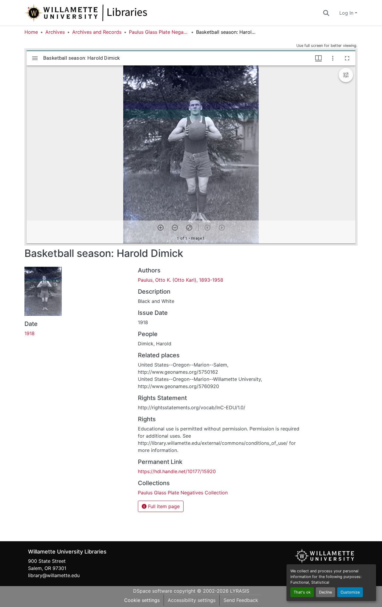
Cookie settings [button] (142, 600)
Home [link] (31, 32)
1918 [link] (29, 333)
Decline (325, 592)
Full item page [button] (163, 506)
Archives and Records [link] (96, 32)
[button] (105, 12)
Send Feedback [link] (241, 600)
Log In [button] (347, 13)
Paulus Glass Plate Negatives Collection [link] (159, 32)
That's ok (302, 592)
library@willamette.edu (54, 575)
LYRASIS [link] (239, 591)
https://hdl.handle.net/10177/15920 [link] (177, 471)
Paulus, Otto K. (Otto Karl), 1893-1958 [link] (180, 280)
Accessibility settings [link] (191, 600)
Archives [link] (55, 32)
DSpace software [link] (152, 591)
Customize (350, 592)
